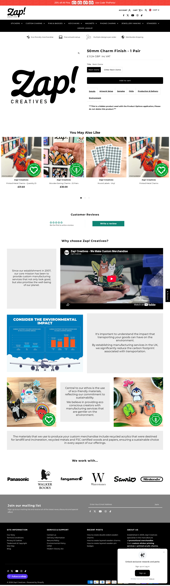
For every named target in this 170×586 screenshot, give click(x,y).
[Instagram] (137, 15)
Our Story (11, 535)
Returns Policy (53, 540)
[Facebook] (123, 15)
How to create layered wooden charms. (104, 540)
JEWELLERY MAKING (131, 23)
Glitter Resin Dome (112, 70)
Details (92, 91)
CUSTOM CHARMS (34, 23)
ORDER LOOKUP (85, 28)
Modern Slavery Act (55, 549)
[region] (85, 3)
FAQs (131, 91)
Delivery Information (56, 538)
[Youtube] (132, 15)
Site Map (10, 546)
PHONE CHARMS (108, 23)
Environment (95, 98)
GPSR (49, 546)
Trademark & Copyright (17, 543)
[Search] (146, 10)
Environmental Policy (56, 543)
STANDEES (152, 23)
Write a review (108, 223)
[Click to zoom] (79, 53)
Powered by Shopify (35, 582)
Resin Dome (93, 70)
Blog (9, 549)
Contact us (51, 535)
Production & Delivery (148, 91)
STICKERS (15, 23)
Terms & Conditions (15, 538)
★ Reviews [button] (168, 295)
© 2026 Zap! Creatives (16, 582)
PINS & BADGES (55, 23)
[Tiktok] (141, 15)
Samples (121, 91)
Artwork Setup (106, 91)
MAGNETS (89, 23)
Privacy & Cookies (14, 540)
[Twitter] (127, 15)
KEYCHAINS (73, 23)
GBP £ (156, 10)
